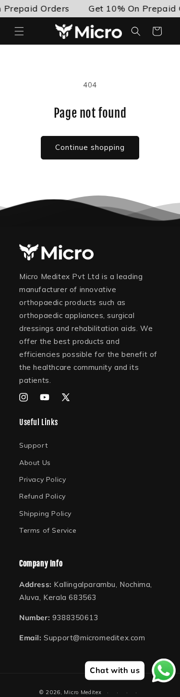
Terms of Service (48, 530)
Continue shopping (90, 147)
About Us (35, 462)
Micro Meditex (82, 692)
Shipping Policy (45, 513)
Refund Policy (42, 496)
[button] (19, 31)
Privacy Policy (42, 479)
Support (33, 445)
